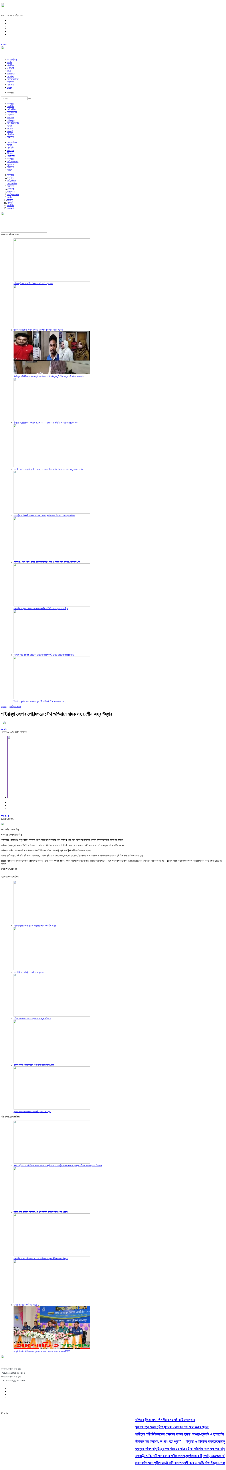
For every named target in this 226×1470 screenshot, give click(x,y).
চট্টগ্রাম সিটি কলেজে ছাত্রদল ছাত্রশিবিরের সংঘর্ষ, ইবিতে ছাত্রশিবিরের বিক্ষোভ (44, 655)
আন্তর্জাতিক (12, 59)
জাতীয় (9, 62)
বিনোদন (10, 70)
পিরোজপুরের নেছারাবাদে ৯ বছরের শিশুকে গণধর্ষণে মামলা (35, 925)
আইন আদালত (12, 79)
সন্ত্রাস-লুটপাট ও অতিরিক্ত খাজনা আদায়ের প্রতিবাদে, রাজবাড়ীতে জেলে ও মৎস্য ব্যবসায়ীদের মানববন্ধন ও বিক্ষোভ (58, 1165)
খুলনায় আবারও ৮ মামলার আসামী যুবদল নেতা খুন (32, 1111)
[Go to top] (2, 3)
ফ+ (2, 816)
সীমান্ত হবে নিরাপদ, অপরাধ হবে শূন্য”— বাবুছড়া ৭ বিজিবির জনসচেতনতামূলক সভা (46, 422)
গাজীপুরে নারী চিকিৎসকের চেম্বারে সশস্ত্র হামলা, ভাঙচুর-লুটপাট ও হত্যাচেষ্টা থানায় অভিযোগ (49, 376)
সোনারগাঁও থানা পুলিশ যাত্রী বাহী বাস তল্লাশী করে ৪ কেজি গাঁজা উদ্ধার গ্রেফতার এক (47, 562)
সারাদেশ (10, 84)
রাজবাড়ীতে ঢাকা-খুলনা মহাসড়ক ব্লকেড (29, 972)
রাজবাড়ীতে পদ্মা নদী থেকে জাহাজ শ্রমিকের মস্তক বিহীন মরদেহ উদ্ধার (41, 1258)
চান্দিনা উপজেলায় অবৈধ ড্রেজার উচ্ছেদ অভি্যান (32, 1018)
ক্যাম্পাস (11, 82)
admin (4, 729)
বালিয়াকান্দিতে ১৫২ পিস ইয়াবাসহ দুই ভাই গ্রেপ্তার (33, 283)
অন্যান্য (10, 76)
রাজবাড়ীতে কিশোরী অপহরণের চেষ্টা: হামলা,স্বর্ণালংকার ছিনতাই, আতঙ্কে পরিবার (44, 515)
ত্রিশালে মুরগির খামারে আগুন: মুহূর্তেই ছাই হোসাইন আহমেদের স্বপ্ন (40, 701)
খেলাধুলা (10, 68)
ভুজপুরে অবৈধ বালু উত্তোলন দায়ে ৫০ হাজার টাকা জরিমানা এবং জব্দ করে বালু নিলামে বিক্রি (48, 469)
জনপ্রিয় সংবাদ (13, 123)
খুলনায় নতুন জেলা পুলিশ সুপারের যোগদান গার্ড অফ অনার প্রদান (38, 330)
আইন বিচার (11, 109)
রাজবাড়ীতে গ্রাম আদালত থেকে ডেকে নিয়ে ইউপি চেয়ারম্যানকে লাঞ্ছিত (41, 608)
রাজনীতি (10, 65)
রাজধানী (10, 131)
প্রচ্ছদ (3, 44)
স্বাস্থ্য (9, 87)
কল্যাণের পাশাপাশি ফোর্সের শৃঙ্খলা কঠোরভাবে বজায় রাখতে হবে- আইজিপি (42, 1351)
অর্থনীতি (10, 106)
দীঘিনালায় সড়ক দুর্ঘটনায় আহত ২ (26, 1305)
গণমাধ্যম (10, 73)
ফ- (6, 816)
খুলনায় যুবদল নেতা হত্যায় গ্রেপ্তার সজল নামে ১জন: (34, 1065)
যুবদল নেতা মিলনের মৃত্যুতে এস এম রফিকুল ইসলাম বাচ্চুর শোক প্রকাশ (41, 1212)
